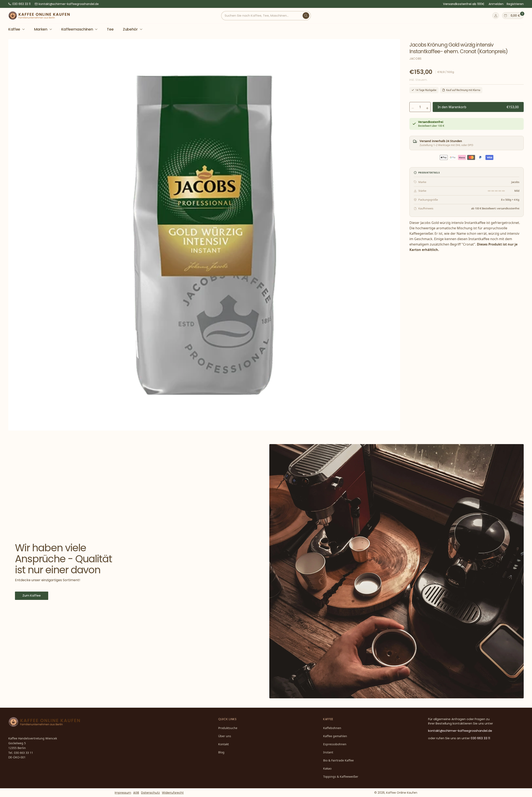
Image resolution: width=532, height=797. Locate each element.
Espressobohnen (334, 744)
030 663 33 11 (21, 4)
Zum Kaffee (31, 595)
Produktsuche (227, 728)
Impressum (123, 793)
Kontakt (223, 744)
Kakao (327, 768)
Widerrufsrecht (173, 793)
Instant (328, 752)
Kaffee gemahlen (335, 736)
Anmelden (496, 4)
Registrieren (515, 4)
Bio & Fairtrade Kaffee (338, 760)
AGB (136, 793)
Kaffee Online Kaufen (401, 793)
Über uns (224, 736)
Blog (221, 752)
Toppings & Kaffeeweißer (340, 777)
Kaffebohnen (332, 728)
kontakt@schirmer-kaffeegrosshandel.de (69, 4)
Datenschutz (150, 793)
